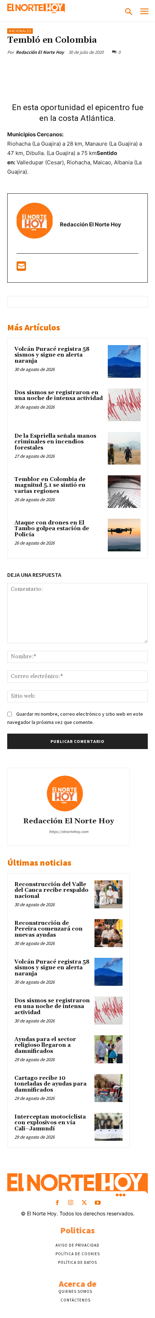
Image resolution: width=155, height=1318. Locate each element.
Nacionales (20, 31)
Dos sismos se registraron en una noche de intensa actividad (58, 395)
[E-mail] (21, 268)
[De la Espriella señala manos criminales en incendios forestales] (124, 448)
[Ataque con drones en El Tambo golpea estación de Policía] (124, 535)
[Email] (120, 69)
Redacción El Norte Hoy (40, 52)
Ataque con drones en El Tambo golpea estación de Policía (51, 528)
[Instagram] (71, 1203)
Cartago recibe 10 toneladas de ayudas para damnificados (50, 1084)
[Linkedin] (103, 69)
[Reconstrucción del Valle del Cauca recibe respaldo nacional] (108, 894)
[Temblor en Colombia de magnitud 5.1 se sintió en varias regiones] (124, 491)
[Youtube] (97, 1203)
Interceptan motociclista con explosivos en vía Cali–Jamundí (50, 1123)
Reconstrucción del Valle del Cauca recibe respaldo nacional (51, 890)
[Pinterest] (70, 69)
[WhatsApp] (87, 69)
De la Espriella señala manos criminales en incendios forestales (55, 442)
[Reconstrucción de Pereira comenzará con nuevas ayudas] (108, 933)
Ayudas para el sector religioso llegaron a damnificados (45, 1045)
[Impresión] (136, 69)
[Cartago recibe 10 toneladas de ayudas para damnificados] (108, 1088)
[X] (53, 69)
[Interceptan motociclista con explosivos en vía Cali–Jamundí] (108, 1127)
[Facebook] (37, 69)
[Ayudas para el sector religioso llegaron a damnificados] (108, 1049)
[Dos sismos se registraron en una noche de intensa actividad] (124, 405)
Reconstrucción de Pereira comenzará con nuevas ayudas (48, 929)
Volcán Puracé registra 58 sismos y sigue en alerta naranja (51, 355)
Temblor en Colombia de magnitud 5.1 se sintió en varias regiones (49, 485)
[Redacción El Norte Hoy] (68, 793)
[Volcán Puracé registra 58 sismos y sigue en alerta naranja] (124, 361)
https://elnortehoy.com (68, 831)
